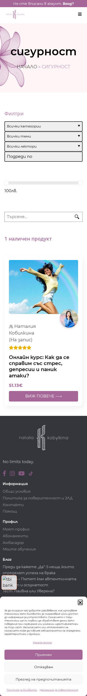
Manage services (42, 642)
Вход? (68, 3)
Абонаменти (15, 536)
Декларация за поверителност (58, 690)
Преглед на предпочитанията (43, 679)
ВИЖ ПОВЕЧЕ (40, 396)
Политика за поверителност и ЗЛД (37, 498)
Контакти (13, 505)
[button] (80, 602)
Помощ (10, 511)
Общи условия (17, 491)
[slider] (6, 183)
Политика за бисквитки (22, 690)
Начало (27, 66)
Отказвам (43, 667)
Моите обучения (19, 549)
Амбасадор (13, 543)
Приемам (43, 655)
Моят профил (16, 529)
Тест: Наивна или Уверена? (29, 591)
